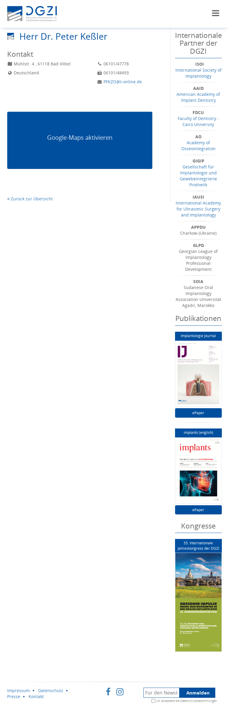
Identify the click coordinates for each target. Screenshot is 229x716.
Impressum (18, 690)
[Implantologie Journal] (198, 374)
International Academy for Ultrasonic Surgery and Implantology (198, 209)
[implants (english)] (198, 470)
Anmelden (198, 693)
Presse (13, 696)
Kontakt (36, 696)
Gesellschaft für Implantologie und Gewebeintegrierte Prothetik (198, 176)
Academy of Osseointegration (198, 145)
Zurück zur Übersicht (31, 199)
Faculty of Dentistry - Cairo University (198, 121)
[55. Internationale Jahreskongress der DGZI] (198, 602)
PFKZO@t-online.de (122, 81)
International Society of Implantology (198, 73)
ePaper (198, 412)
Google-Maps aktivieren (79, 137)
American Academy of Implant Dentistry (198, 97)
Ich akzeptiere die (186, 701)
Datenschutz (50, 690)
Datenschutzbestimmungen (198, 701)
